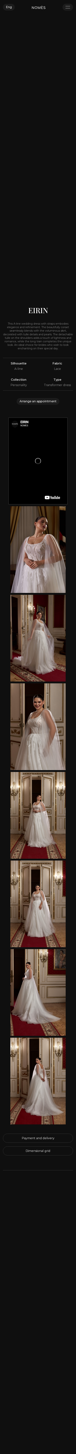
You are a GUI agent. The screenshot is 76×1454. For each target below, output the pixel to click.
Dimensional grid (38, 1151)
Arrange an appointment (38, 401)
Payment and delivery (38, 1138)
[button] (9, 7)
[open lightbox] (38, 549)
